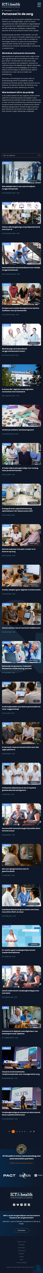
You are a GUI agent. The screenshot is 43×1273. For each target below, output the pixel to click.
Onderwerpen (8, 10)
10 (30, 1131)
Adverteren (21, 1244)
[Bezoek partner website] (14, 1176)
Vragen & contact (21, 1241)
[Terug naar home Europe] (11, 4)
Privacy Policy (21, 1250)
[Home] (2, 10)
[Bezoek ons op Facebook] (21, 1205)
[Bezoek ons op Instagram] (29, 1205)
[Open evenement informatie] (38, 1268)
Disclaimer (21, 1253)
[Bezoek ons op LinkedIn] (25, 1205)
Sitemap (21, 1256)
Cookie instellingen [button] (21, 1262)
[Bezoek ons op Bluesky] (18, 1205)
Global (21, 1259)
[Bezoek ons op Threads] (14, 1205)
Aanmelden (21, 1230)
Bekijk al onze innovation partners (21, 1163)
